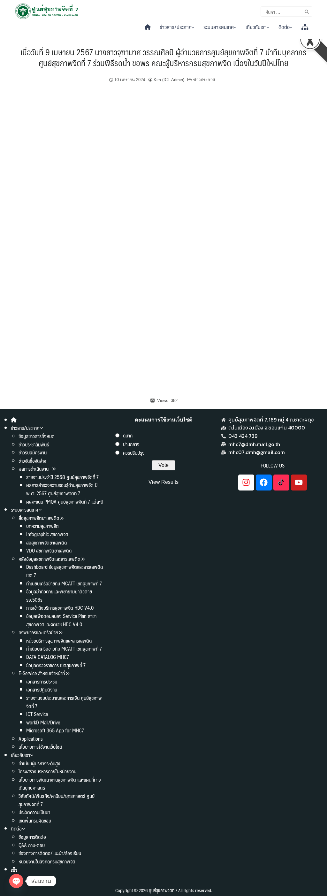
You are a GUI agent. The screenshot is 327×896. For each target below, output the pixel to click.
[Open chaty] (16, 881)
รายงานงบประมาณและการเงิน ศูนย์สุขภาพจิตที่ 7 (64, 701)
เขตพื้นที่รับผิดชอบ (35, 820)
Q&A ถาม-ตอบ (32, 845)
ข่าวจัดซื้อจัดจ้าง (32, 460)
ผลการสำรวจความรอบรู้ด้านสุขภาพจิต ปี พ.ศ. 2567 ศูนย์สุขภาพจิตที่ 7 (61, 489)
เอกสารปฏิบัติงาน (41, 689)
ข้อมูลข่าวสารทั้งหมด (36, 436)
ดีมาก (128, 435)
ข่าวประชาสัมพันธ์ (34, 444)
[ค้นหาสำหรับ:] (286, 11)
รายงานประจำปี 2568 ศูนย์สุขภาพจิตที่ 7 (62, 477)
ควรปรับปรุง (134, 452)
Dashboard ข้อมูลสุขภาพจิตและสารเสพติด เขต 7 (64, 570)
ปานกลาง (131, 444)
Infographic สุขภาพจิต (47, 534)
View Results (163, 482)
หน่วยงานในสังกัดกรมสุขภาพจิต (47, 861)
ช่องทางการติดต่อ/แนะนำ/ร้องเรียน (50, 853)
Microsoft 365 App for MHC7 (55, 730)
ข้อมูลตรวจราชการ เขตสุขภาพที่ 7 (56, 665)
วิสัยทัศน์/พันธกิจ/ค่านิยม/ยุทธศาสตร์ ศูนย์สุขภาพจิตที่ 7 (57, 800)
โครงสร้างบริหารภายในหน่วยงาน (47, 771)
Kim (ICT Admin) (169, 79)
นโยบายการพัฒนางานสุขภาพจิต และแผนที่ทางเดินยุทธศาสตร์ (60, 783)
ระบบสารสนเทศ (218, 26)
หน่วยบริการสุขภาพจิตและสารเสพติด (59, 640)
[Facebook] (264, 482)
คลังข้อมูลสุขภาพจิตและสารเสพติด (50, 558)
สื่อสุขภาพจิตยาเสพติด (39, 518)
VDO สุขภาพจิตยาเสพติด (49, 550)
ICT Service (37, 714)
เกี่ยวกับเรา (256, 26)
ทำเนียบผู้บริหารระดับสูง (39, 763)
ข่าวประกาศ (204, 79)
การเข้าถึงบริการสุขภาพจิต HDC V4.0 (60, 607)
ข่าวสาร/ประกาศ (176, 26)
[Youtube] (299, 482)
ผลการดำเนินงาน (34, 468)
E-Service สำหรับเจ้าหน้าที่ (42, 673)
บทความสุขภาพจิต (42, 525)
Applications (31, 738)
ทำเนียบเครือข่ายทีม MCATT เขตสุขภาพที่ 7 (64, 583)
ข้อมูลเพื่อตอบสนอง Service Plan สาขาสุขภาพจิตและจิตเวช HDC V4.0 (61, 620)
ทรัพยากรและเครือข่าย (38, 632)
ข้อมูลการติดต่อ (32, 836)
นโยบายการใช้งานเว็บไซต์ (40, 746)
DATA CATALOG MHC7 (47, 657)
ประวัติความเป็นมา (34, 812)
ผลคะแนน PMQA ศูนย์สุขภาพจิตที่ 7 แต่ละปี (64, 501)
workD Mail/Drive (43, 722)
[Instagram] (246, 482)
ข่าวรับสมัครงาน (33, 452)
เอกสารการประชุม (41, 681)
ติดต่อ (284, 26)
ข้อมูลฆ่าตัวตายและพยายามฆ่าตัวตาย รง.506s (59, 595)
